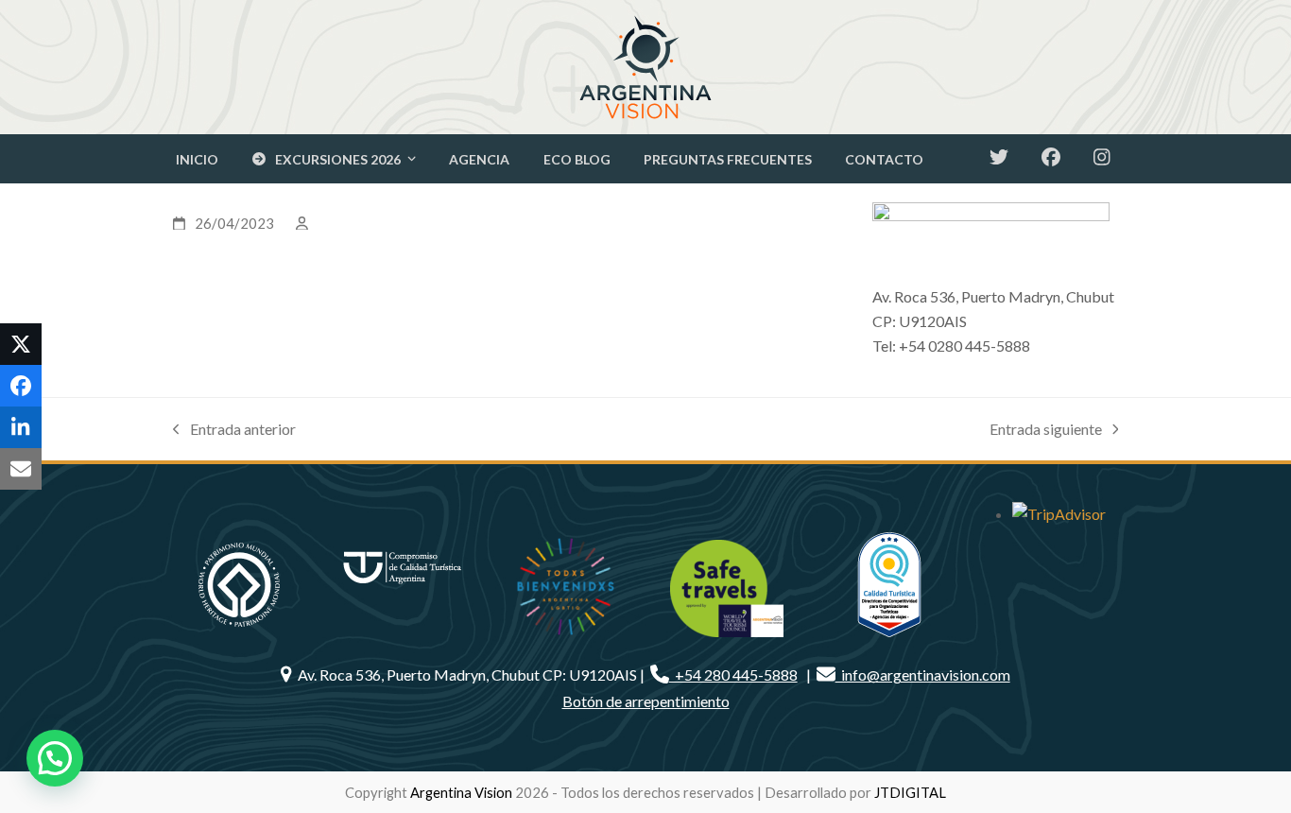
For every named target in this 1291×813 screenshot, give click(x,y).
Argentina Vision (461, 792)
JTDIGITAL (910, 792)
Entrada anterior (234, 430)
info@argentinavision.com (922, 674)
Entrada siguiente (1046, 430)
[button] (21, 344)
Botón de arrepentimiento (646, 701)
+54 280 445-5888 (733, 674)
